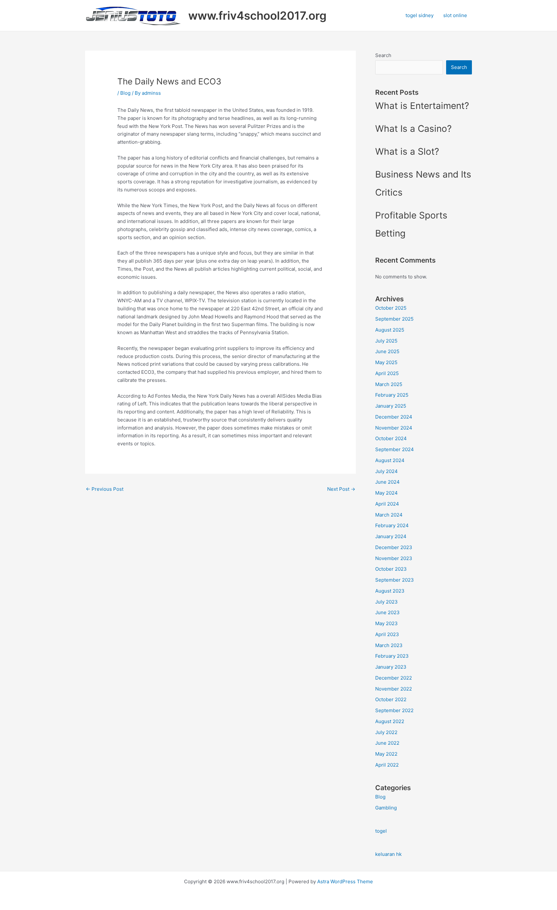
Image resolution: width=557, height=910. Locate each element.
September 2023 (394, 580)
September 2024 (394, 449)
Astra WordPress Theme (345, 881)
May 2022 (386, 754)
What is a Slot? (407, 151)
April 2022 (387, 765)
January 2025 (390, 406)
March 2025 (388, 384)
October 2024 (391, 438)
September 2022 (394, 710)
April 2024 (387, 504)
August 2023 (390, 591)
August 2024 (390, 460)
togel (381, 831)
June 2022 (387, 743)
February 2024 (392, 525)
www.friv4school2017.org (257, 15)
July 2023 (386, 602)
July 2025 (386, 341)
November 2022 (393, 689)
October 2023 (391, 569)
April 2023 (387, 634)
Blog (125, 93)
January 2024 (390, 536)
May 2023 (386, 623)
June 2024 (387, 482)
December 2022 (393, 678)
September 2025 (394, 319)
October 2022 (390, 699)
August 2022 (389, 721)
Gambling (386, 808)
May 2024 (386, 493)
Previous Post (104, 489)
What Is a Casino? (413, 128)
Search (383, 55)
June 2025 (387, 351)
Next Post (341, 489)
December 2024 (393, 417)
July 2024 (386, 471)
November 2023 (393, 558)
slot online (455, 15)
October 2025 (390, 308)
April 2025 (387, 373)
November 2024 (393, 428)
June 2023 (387, 612)
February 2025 (391, 395)
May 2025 (386, 362)
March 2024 (389, 515)
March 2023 (389, 645)
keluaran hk (388, 854)
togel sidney (420, 15)
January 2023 (390, 667)
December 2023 (393, 547)
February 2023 (392, 656)
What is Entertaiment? (422, 105)
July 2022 (386, 732)
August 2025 (389, 330)
